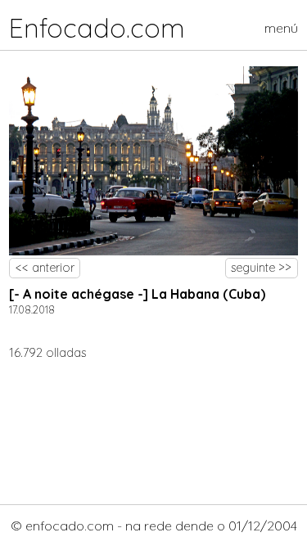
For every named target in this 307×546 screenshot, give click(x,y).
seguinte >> (261, 267)
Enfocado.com (97, 27)
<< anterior (45, 267)
